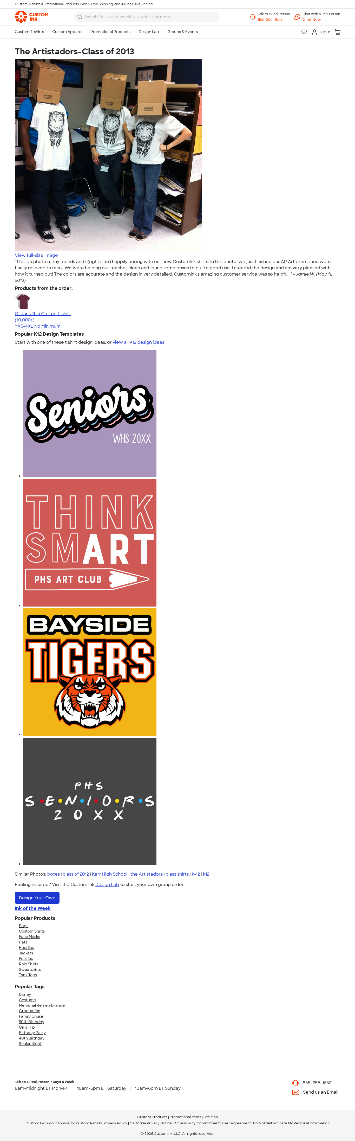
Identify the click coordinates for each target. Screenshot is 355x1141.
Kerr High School (109, 874)
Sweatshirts (30, 969)
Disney (25, 994)
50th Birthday (31, 1021)
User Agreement (236, 1123)
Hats (23, 942)
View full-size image (36, 255)
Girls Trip (27, 1027)
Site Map (210, 1117)
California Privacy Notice (151, 1123)
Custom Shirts (32, 931)
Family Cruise (31, 1016)
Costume (27, 1000)
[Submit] (79, 17)
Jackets (26, 953)
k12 (206, 874)
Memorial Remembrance (42, 1005)
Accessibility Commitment (197, 1123)
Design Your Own (37, 898)
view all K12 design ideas (138, 342)
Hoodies (26, 947)
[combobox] (147, 17)
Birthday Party (32, 1032)
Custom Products (152, 1117)
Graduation (29, 1011)
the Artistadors (146, 874)
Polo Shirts (28, 964)
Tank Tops (28, 975)
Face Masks (29, 936)
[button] (321, 19)
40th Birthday (31, 1038)
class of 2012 (76, 874)
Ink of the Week (33, 908)
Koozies (26, 958)
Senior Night (30, 1043)
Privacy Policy (115, 1123)
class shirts (177, 874)
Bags (23, 925)
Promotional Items (185, 1117)
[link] (31, 17)
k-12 (196, 874)
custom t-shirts (89, 1123)
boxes (53, 874)
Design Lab (107, 884)
